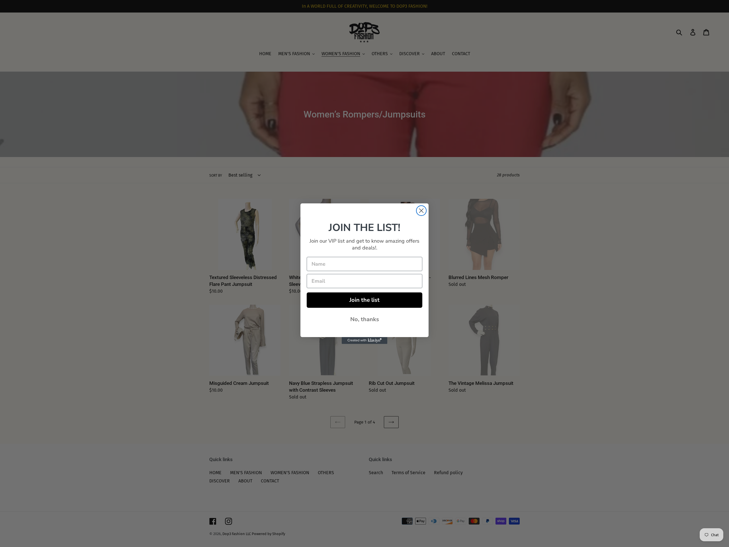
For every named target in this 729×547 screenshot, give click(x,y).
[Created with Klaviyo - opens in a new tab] (364, 340)
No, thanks (364, 319)
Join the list (364, 300)
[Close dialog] (421, 211)
